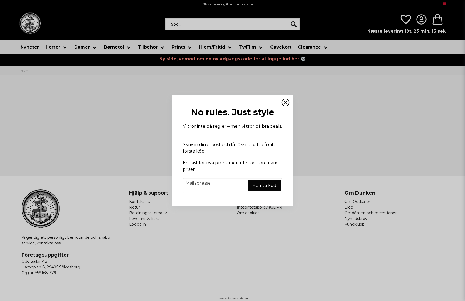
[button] (285, 103)
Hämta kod (264, 185)
